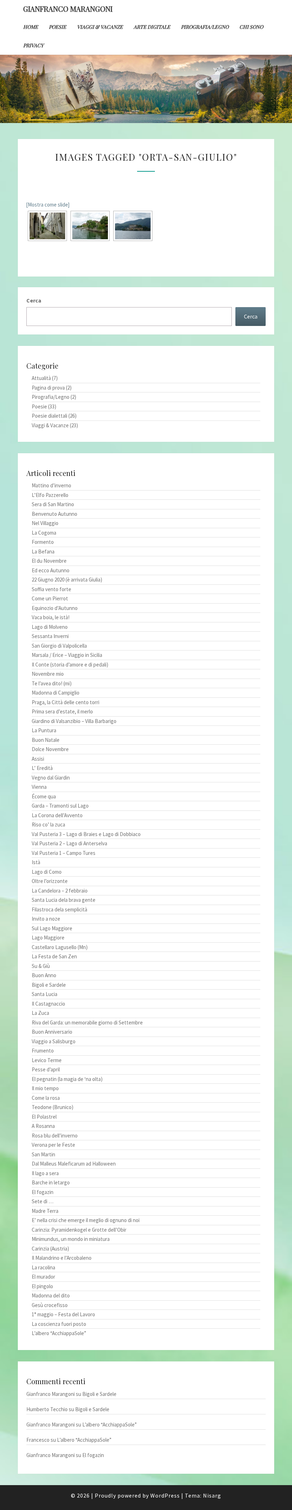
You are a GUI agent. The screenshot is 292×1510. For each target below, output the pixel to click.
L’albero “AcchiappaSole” (59, 1333)
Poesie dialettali (49, 415)
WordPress (165, 1495)
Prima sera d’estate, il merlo (62, 711)
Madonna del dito (51, 1295)
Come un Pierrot (50, 598)
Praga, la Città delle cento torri (65, 702)
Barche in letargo (51, 1182)
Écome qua (44, 796)
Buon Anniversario (52, 1031)
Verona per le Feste (53, 1144)
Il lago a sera (45, 1173)
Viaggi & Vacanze (100, 26)
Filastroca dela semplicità (59, 909)
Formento (43, 542)
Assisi (38, 758)
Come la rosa (46, 1097)
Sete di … (42, 1201)
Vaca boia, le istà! (50, 617)
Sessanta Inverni (50, 636)
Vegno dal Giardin (51, 777)
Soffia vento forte (51, 589)
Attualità (41, 378)
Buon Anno (44, 975)
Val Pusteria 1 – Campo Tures (63, 853)
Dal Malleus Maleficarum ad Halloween (74, 1163)
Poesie (57, 26)
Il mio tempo (45, 1088)
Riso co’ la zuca (48, 824)
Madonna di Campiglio (55, 692)
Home (30, 26)
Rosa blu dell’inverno (55, 1135)
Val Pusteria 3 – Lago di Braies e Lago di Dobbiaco (86, 834)
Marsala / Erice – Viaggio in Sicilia (67, 655)
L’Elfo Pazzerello (50, 495)
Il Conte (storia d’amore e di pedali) (70, 664)
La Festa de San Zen (54, 956)
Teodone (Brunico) (52, 1107)
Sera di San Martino (53, 504)
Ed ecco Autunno (50, 570)
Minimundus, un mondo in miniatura (71, 1239)
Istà (36, 862)
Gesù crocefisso (50, 1305)
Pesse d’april (46, 1069)
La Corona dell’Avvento (57, 815)
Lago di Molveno (50, 626)
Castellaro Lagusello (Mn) (60, 947)
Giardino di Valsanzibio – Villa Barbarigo (74, 721)
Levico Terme (47, 1060)
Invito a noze (46, 918)
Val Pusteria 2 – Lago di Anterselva (69, 843)
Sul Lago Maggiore (52, 928)
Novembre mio (48, 673)
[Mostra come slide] (47, 204)
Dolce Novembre (50, 749)
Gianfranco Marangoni (68, 9)
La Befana (43, 551)
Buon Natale (45, 740)
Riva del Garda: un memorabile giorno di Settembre (87, 1022)
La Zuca (40, 1013)
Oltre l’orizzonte (50, 881)
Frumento (43, 1050)
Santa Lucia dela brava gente (63, 899)
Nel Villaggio (45, 523)
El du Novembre (49, 560)
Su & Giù (41, 966)
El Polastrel (44, 1116)
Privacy (33, 45)
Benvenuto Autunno (54, 513)
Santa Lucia (44, 994)
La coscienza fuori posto (59, 1324)
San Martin (43, 1154)
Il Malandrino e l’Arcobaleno (62, 1257)
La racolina (43, 1267)
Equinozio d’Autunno (55, 608)
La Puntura (44, 730)
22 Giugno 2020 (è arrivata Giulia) (67, 579)
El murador (43, 1276)
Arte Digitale (152, 26)
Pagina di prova (48, 387)
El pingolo (42, 1286)
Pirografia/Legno (205, 26)
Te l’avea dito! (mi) (52, 683)
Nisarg (212, 1495)
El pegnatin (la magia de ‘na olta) (67, 1079)
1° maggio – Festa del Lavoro (63, 1314)
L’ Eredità (42, 768)
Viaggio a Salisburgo (53, 1041)
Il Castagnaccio (48, 1003)
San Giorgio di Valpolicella (59, 645)
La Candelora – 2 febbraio (60, 890)
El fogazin (42, 1192)
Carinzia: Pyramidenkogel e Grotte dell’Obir (79, 1229)
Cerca (33, 300)
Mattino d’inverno (51, 485)
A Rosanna (43, 1126)
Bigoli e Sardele (49, 984)
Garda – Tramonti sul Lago (60, 805)
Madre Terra (45, 1211)
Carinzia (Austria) (50, 1248)
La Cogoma (44, 532)
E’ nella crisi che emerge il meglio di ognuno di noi (86, 1220)
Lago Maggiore (48, 937)
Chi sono (251, 26)
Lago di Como (47, 871)
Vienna (39, 786)
